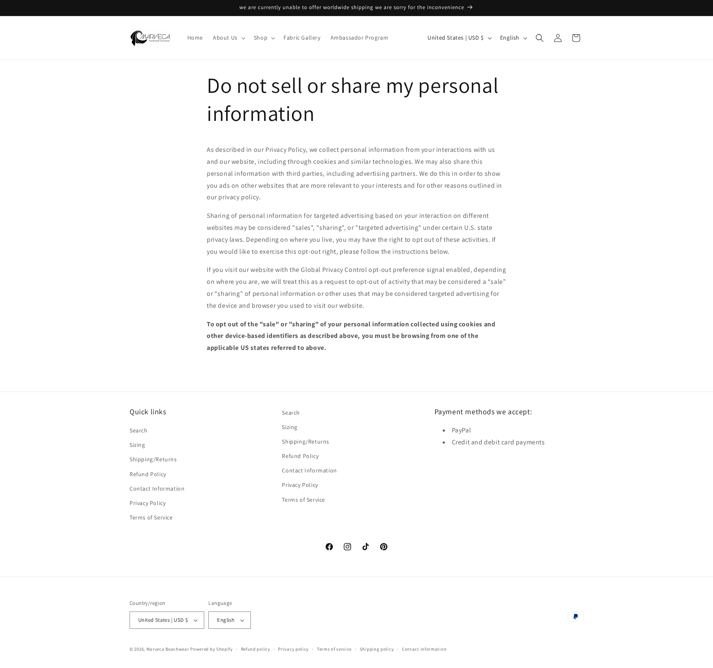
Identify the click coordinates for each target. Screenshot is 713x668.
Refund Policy (148, 474)
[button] (228, 37)
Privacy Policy (147, 503)
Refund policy (255, 648)
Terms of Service (151, 518)
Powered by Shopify (211, 649)
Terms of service (334, 648)
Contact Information (157, 489)
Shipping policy (377, 648)
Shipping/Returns (153, 459)
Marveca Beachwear (168, 649)
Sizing (137, 445)
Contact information (424, 648)
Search (139, 430)
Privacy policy (293, 648)
